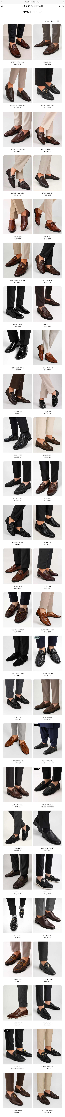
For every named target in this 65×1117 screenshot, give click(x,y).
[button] (53, 21)
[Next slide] (63, 2)
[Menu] (2, 6)
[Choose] (29, 57)
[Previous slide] (2, 2)
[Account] (59, 6)
